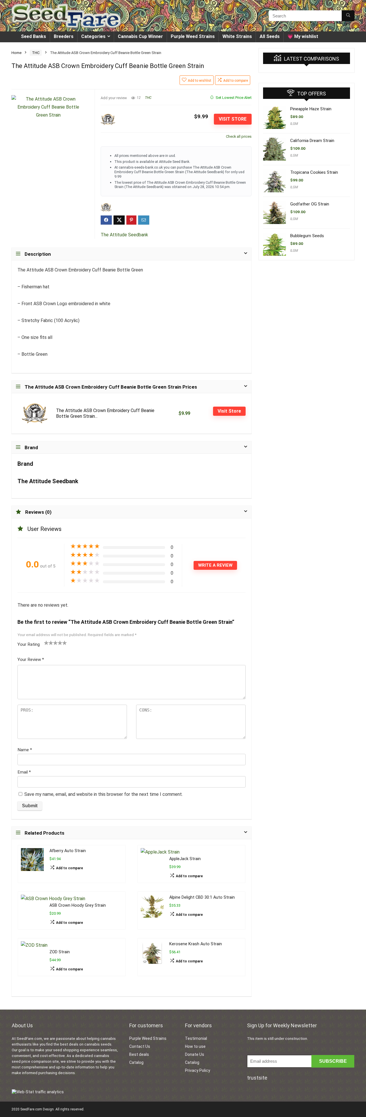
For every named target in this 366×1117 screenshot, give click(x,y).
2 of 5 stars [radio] (48, 642)
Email (24, 772)
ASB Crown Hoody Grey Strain (77, 905)
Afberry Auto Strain (67, 850)
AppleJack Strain (185, 858)
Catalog (136, 1062)
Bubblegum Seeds (307, 235)
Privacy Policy (197, 1070)
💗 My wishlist (302, 36)
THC (35, 53)
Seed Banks (33, 36)
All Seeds (270, 36)
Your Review (30, 659)
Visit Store (232, 119)
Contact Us (139, 1046)
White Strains (237, 36)
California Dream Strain (312, 140)
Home (16, 53)
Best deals (139, 1054)
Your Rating (28, 644)
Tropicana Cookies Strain (314, 172)
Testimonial (196, 1038)
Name (24, 749)
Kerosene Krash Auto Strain (195, 944)
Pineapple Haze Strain (310, 108)
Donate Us (194, 1054)
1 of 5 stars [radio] (46, 642)
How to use (195, 1046)
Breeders (63, 36)
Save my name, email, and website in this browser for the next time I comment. (103, 794)
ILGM (294, 124)
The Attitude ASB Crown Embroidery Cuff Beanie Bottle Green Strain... (105, 413)
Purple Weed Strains (193, 36)
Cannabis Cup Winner (140, 36)
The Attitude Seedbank (124, 234)
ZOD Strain (59, 952)
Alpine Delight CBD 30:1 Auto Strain (202, 897)
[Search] (348, 15)
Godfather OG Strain (309, 204)
